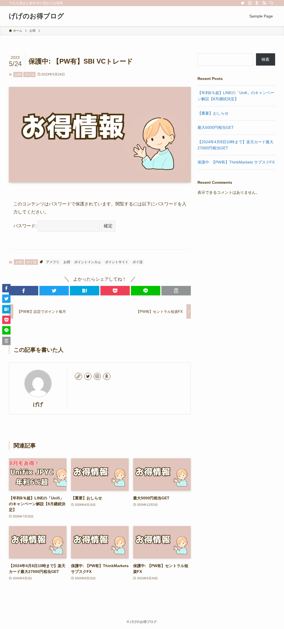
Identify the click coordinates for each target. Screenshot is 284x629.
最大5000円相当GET (215, 127)
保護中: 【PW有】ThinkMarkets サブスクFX (236, 162)
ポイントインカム (87, 262)
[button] (23, 290)
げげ (38, 404)
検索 (265, 59)
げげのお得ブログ (36, 16)
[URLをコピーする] (176, 290)
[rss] (264, 3)
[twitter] (242, 3)
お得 (18, 74)
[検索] (271, 3)
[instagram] (249, 3)
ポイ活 (29, 74)
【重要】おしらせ (213, 113)
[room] (257, 3)
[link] (78, 376)
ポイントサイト (116, 262)
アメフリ (52, 262)
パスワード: (25, 225)
